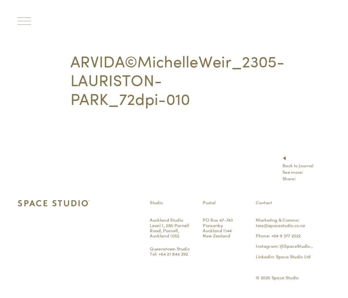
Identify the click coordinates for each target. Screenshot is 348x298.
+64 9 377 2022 (286, 235)
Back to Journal (298, 165)
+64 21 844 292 (173, 254)
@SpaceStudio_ (296, 246)
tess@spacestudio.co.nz (280, 225)
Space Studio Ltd (293, 256)
